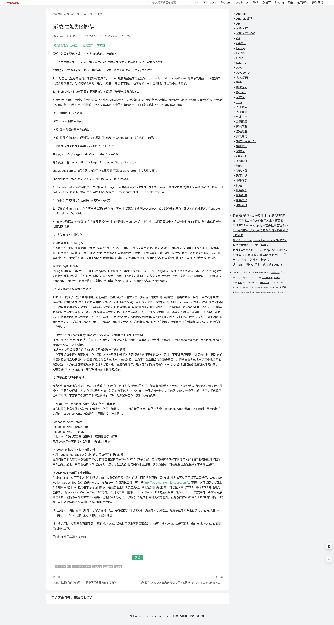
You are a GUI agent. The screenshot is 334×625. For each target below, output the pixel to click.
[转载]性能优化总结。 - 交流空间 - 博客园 (78, 45)
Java (213, 2)
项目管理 (241, 205)
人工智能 (241, 107)
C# (204, 2)
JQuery (277, 277)
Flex (253, 278)
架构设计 (241, 161)
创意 (244, 287)
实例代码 (252, 287)
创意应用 (241, 116)
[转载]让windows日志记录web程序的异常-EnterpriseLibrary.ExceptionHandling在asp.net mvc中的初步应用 (182, 582)
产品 (239, 102)
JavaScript (241, 2)
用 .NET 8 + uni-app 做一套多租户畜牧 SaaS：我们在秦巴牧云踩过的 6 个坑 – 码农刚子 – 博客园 (260, 230)
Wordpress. (141, 616)
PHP (255, 2)
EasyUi (244, 278)
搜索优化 (241, 146)
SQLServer (84, 566)
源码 (253, 292)
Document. (168, 616)
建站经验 (241, 131)
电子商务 (241, 180)
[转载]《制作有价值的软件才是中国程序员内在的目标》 (84, 582)
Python (225, 2)
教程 (277, 287)
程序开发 (275, 292)
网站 (239, 185)
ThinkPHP (273, 282)
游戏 (239, 166)
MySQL (235, 282)
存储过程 (97, 566)
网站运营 (241, 195)
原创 (247, 287)
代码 (240, 287)
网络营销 (241, 200)
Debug (279, 2)
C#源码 (241, 43)
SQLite (257, 282)
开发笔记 (317, 2)
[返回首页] (14, 2)
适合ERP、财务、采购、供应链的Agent (257, 264)
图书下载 (241, 126)
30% (329, 559)
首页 (66, 14)
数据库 (266, 2)
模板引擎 (243, 292)
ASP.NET (76, 14)
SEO (249, 282)
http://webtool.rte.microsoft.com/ (165, 482)
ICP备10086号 (196, 616)
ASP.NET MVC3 (275, 273)
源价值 (248, 292)
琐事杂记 (241, 175)
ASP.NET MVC (245, 33)
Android (241, 13)
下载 (277, 282)
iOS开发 (241, 62)
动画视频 (241, 121)
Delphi (240, 53)
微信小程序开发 (298, 2)
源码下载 (241, 170)
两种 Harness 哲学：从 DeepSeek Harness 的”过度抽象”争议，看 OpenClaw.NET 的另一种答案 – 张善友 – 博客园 (260, 254)
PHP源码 (241, 87)
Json (282, 278)
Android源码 (244, 18)
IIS (255, 278)
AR (238, 23)
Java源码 (242, 77)
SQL (74, 566)
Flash (239, 58)
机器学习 (241, 156)
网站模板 (241, 190)
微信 (262, 287)
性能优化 (108, 566)
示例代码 (269, 292)
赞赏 (137, 557)
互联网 (240, 97)
